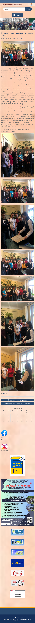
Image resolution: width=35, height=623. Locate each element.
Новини (5, 393)
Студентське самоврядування (17, 400)
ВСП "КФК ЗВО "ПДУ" (16, 38)
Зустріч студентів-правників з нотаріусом (17, 404)
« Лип (3, 427)
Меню (19, 15)
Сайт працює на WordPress (11, 619)
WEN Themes (17, 621)
